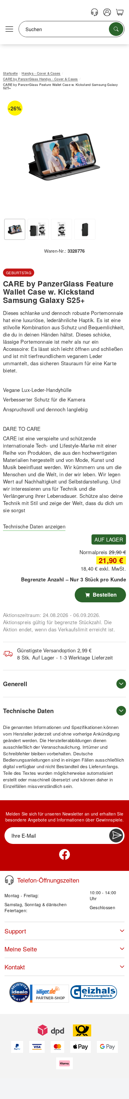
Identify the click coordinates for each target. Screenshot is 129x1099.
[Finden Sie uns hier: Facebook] (64, 854)
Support (15, 931)
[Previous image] (12, 157)
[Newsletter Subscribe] (116, 835)
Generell (15, 683)
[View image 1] (14, 229)
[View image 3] (61, 229)
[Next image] (112, 157)
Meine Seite (20, 949)
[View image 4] (84, 229)
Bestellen (104, 594)
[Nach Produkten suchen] (116, 29)
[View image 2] (38, 229)
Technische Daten (28, 710)
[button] (62, 155)
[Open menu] (9, 29)
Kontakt (14, 966)
